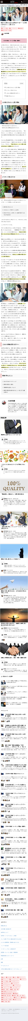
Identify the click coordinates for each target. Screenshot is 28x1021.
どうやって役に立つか (11, 90)
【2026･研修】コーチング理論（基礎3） (15, 826)
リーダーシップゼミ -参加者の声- (8, 949)
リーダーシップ (6, 987)
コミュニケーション (14, 979)
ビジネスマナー (15, 983)
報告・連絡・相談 (15, 989)
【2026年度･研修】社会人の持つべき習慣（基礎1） (15, 735)
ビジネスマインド (6, 983)
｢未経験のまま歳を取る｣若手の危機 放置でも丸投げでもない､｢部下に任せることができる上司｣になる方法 (15, 727)
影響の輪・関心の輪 (6, 995)
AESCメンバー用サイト (12, 1010)
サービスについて (5, 965)
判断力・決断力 (6, 989)
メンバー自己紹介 (5, 945)
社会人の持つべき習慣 (7, 30)
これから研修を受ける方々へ (13, 93)
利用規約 (10, 1009)
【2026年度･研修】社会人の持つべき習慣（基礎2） (15, 715)
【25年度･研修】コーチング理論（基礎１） (15, 858)
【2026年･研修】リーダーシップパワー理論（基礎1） (15, 816)
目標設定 (21, 28)
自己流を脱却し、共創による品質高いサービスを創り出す (15, 899)
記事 (2, 959)
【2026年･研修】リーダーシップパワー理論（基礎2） (15, 805)
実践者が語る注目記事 (7, 993)
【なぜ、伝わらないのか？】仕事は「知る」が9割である (15, 880)
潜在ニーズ (17, 997)
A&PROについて (4, 932)
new (15, 977)
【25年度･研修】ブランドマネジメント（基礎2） (15, 869)
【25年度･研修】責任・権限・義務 (14, 910)
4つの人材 (9, 977)
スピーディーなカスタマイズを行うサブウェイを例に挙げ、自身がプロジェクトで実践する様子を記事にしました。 (14, 472)
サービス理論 (5, 28)
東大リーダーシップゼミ (7, 997)
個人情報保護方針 (16, 1009)
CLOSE (21, 83)
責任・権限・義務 (6, 1001)
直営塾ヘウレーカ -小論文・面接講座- (9, 952)
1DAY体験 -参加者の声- (6, 929)
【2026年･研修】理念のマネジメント (14, 773)
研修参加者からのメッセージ (7, 955)
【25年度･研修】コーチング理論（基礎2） (15, 838)
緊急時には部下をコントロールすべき (11, 434)
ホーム (1, 4)
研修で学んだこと (10, 96)
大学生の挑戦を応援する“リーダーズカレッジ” (11, 969)
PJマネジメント (22, 977)
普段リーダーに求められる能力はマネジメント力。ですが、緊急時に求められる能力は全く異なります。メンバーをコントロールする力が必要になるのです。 (15, 442)
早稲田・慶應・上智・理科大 (18, 995)
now (3, 977)
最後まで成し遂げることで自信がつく (11, 559)
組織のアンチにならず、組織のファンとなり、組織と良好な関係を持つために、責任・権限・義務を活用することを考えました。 (15, 665)
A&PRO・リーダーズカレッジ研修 (8, 935)
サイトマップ (23, 1009)
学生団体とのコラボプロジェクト (9, 991)
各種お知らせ (4, 925)
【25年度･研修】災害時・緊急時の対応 (15, 888)
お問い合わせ (4, 1010)
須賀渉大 (6, 628)
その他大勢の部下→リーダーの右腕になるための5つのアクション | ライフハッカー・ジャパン (15, 786)
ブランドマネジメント (7, 985)
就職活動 (16, 993)
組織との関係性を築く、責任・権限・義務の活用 (13, 657)
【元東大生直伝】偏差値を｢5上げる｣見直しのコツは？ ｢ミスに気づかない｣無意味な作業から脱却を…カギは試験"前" (15, 766)
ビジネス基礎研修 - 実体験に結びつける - (12, 4)
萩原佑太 (6, 498)
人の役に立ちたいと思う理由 (13, 87)
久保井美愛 (6, 33)
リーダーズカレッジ (15, 987)
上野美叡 (6, 439)
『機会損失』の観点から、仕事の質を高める (12, 494)
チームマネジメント (14, 981)
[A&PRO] (14, 2)
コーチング (23, 979)
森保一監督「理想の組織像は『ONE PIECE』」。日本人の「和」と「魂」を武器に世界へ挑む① (15, 747)
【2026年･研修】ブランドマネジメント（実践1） (15, 794)
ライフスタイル (14, 28)
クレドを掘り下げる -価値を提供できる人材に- (11, 939)
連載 (2, 962)
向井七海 (6, 531)
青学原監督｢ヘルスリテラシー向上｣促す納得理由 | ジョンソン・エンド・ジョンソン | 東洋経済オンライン (15, 850)
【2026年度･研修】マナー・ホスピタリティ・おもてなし (15, 754)
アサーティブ (5, 979)
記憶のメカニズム (17, 999)
